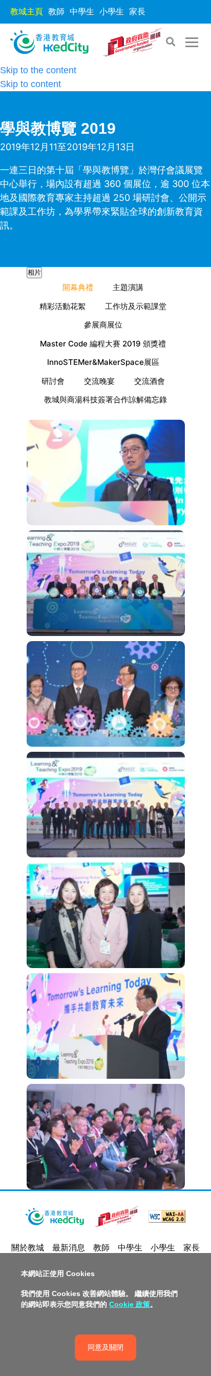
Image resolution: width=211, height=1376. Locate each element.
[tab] (34, 272)
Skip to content (30, 84)
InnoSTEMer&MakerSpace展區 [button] (103, 362)
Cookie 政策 (129, 1304)
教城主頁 (26, 11)
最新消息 (68, 1247)
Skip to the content (38, 70)
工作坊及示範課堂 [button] (135, 306)
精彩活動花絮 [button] (62, 306)
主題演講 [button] (128, 287)
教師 (56, 11)
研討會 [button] (53, 381)
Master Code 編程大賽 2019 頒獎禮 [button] (103, 343)
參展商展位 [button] (103, 325)
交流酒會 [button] (149, 381)
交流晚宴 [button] (99, 381)
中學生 (82, 11)
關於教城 (27, 1247)
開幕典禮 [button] (77, 287)
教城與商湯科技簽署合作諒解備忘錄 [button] (105, 399)
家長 (137, 11)
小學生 (111, 11)
